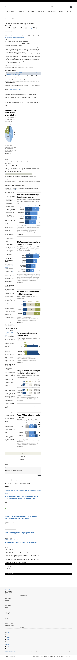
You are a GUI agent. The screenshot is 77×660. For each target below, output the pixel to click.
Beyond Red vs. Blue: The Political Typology (16, 562)
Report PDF (9, 566)
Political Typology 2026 (11, 550)
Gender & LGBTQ (8, 612)
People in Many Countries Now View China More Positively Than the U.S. (22, 559)
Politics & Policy (8, 598)
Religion (6, 607)
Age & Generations (8, 609)
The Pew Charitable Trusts (62, 652)
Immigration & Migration (9, 602)
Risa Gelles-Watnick (24, 33)
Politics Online (17, 477)
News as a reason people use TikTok (14, 89)
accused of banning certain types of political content (9, 334)
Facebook (8, 477)
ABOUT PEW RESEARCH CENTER (10, 651)
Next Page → (22, 459)
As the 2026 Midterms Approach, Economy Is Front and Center (20, 552)
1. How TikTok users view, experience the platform (16, 576)
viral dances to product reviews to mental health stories (14, 37)
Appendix (9, 580)
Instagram (12, 477)
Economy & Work (8, 616)
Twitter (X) (23, 477)
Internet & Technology (9, 620)
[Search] (71, 7)
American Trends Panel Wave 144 (13, 570)
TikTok (21, 477)
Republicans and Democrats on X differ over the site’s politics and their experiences (21, 517)
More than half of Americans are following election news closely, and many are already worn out (22, 497)
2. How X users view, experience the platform (15, 577)
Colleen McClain (9, 33)
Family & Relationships (9, 613)
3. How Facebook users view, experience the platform (17, 578)
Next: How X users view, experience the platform (23, 453)
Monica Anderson (15, 33)
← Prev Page (22, 456)
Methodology (9, 582)
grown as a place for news (12, 39)
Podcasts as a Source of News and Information (21, 543)
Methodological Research (9, 625)
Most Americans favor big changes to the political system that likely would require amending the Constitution (23, 556)
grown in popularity (12, 35)
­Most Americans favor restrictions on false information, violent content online (19, 533)
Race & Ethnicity (8, 605)
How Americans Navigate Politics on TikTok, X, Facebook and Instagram (19, 21)
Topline (8, 568)
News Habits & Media (9, 623)
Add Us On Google (8, 30)
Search (52, 6)
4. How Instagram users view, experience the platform (17, 579)
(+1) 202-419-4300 (8, 594)
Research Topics (10, 11)
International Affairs (8, 600)
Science (6, 618)
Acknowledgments (10, 581)
